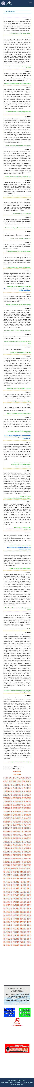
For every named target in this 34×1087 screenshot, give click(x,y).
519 (17, 822)
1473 (4, 925)
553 (24, 825)
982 (13, 867)
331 (30, 804)
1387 (28, 914)
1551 (18, 934)
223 (24, 794)
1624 (21, 942)
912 (23, 860)
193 (24, 791)
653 (15, 835)
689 (26, 838)
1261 (13, 899)
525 (28, 822)
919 (8, 861)
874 (8, 857)
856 (30, 854)
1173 (4, 890)
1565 (23, 935)
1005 (4, 870)
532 (13, 824)
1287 (18, 902)
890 (10, 858)
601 (30, 830)
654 (17, 835)
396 (12, 811)
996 (12, 868)
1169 (23, 888)
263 (15, 798)
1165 (13, 888)
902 (4, 860)
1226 (16, 895)
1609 (13, 941)
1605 (4, 941)
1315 (28, 905)
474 (17, 818)
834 (17, 852)
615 (28, 831)
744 (17, 844)
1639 (28, 944)
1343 (9, 910)
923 (15, 861)
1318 (6, 907)
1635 (18, 944)
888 (6, 858)
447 (23, 815)
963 (6, 865)
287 (4, 801)
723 (6, 842)
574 (8, 828)
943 (24, 862)
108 (6, 784)
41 (23, 778)
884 (26, 857)
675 (28, 837)
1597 (13, 939)
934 (8, 862)
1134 (25, 884)
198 (6, 793)
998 (16, 868)
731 (21, 842)
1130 (16, 884)
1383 (18, 914)
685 (19, 838)
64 (26, 780)
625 (19, 832)
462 (23, 817)
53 (12, 780)
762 (23, 845)
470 (10, 818)
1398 (25, 915)
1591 (28, 938)
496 (30, 820)
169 (8, 790)
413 (15, 813)
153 (6, 788)
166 (30, 788)
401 (21, 811)
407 (4, 813)
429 (17, 814)
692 (4, 840)
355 (19, 807)
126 (12, 785)
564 (17, 827)
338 (15, 805)
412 (13, 813)
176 (21, 790)
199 (8, 793)
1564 (21, 935)
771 (12, 847)
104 (26, 783)
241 (30, 795)
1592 (30, 938)
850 (19, 854)
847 (13, 854)
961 (30, 864)
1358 (16, 911)
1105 (13, 881)
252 (23, 797)
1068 (11, 877)
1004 (29, 868)
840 (28, 852)
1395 (18, 915)
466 (30, 817)
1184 (30, 890)
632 (4, 834)
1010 (16, 870)
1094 (16, 880)
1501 (13, 928)
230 (10, 795)
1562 (16, 935)
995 (10, 868)
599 (26, 830)
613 (24, 831)
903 (6, 860)
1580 (30, 937)
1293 (4, 904)
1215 (18, 894)
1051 (28, 874)
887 (4, 858)
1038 (25, 872)
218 (15, 794)
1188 (11, 891)
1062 (25, 875)
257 (4, 798)
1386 (25, 914)
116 (21, 784)
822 (23, 851)
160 (19, 788)
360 (28, 807)
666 (12, 837)
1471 (28, 924)
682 (13, 838)
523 (24, 822)
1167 (18, 888)
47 (4, 780)
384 (17, 810)
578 (15, 828)
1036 (21, 872)
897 (23, 858)
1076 (30, 877)
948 (6, 864)
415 (19, 813)
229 (8, 795)
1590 (25, 938)
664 (8, 837)
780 (28, 847)
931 (30, 861)
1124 (30, 882)
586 (30, 828)
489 (17, 820)
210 (28, 793)
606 (12, 831)
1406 (16, 917)
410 (10, 813)
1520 (30, 929)
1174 (6, 890)
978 (6, 867)
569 (26, 827)
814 (8, 851)
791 (21, 848)
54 (13, 780)
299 (26, 801)
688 (24, 838)
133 (24, 785)
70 (6, 781)
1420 (21, 918)
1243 (28, 897)
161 (21, 788)
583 (24, 828)
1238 (16, 897)
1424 (30, 918)
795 (28, 848)
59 (19, 780)
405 (28, 811)
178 (24, 790)
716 (21, 841)
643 (24, 834)
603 (6, 831)
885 (28, 857)
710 (10, 841)
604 (8, 831)
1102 (6, 881)
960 (28, 864)
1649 (23, 945)
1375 (28, 912)
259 (8, 798)
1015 (28, 870)
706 (30, 840)
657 (23, 835)
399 (17, 811)
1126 (6, 884)
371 (21, 808)
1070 (16, 877)
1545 (4, 934)
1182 (25, 890)
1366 (6, 912)
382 (13, 810)
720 (28, 841)
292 (13, 801)
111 (12, 784)
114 (17, 784)
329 (26, 804)
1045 (13, 874)
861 (12, 855)
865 (19, 855)
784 (8, 848)
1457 (23, 922)
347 (4, 807)
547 (13, 825)
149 (26, 787)
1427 (9, 919)
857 (4, 855)
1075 (28, 877)
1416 (11, 918)
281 (21, 800)
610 (19, 831)
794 (26, 848)
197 (4, 793)
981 (12, 867)
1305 (4, 905)
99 (17, 783)
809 (26, 850)
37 (18, 778)
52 (10, 780)
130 (19, 785)
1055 (9, 875)
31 (10, 778)
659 (26, 835)
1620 (11, 942)
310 (19, 802)
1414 (6, 918)
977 (4, 867)
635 (10, 834)
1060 (21, 875)
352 (13, 807)
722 (4, 842)
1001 (22, 868)
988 (24, 867)
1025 (23, 871)
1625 (23, 942)
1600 (21, 939)
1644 (11, 945)
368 (15, 808)
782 (4, 848)
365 (10, 808)
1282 (6, 902)
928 (24, 861)
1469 (23, 924)
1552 (21, 934)
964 (8, 865)
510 (28, 821)
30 (9, 778)
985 (19, 867)
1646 (16, 945)
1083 (18, 878)
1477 (13, 925)
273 (6, 800)
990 (28, 867)
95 (12, 783)
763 (24, 845)
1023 (18, 871)
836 (21, 852)
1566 (25, 935)
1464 (11, 924)
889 (8, 858)
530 (10, 824)
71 (8, 781)
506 (21, 821)
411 (12, 813)
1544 (30, 932)
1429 (13, 919)
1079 (9, 878)
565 (19, 827)
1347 (18, 910)
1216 (21, 894)
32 (12, 778)
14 (16, 777)
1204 (21, 892)
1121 (23, 882)
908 (15, 860)
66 (29, 780)
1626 (25, 942)
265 (19, 798)
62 (23, 780)
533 (15, 824)
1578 (25, 937)
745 (19, 844)
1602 (25, 939)
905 (10, 860)
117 (23, 784)
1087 (28, 878)
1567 (28, 935)
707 (4, 841)
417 (23, 813)
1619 (9, 942)
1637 (23, 944)
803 (15, 850)
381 (12, 810)
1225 (13, 895)
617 (4, 832)
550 (19, 825)
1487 (9, 927)
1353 (4, 911)
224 (26, 794)
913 (24, 860)
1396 (21, 915)
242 (4, 797)
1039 (28, 872)
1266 (25, 899)
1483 (28, 925)
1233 (4, 897)
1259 (9, 899)
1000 (20, 868)
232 (13, 795)
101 (21, 783)
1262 (16, 899)
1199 (9, 892)
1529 (23, 931)
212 (4, 794)
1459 (28, 922)
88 (30, 781)
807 (23, 850)
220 (19, 794)
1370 (16, 912)
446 (21, 815)
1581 (4, 938)
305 (10, 802)
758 (15, 845)
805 (19, 850)
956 (21, 864)
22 (26, 777)
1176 (11, 890)
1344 (11, 910)
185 (10, 791)
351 (12, 807)
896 (21, 858)
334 (8, 805)
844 (8, 854)
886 (30, 857)
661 (30, 835)
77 (15, 781)
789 (17, 848)
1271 (9, 901)
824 (26, 851)
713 (15, 841)
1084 (21, 878)
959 (26, 864)
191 (21, 791)
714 (17, 841)
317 (4, 804)
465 (28, 817)
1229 (23, 895)
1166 (16, 888)
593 (15, 830)
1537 (13, 932)
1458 (25, 922)
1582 (6, 938)
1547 (9, 934)
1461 (4, 924)
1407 (18, 917)
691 (30, 838)
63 (25, 780)
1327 (28, 907)
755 (10, 845)
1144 (21, 885)
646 (30, 834)
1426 (6, 919)
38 (19, 778)
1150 (6, 887)
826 (30, 851)
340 (19, 805)
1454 (16, 922)
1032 (11, 872)
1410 (25, 917)
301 (30, 801)
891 (12, 858)
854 (26, 854)
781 (30, 847)
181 (30, 790)
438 (6, 815)
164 (26, 788)
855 (28, 854)
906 (12, 860)
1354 (6, 911)
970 (19, 865)
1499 (9, 928)
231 (12, 795)
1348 (21, 910)
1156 (21, 887)
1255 (28, 898)
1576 (21, 937)
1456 (21, 922)
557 (4, 827)
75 (13, 781)
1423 (28, 918)
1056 (11, 875)
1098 (25, 880)
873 (6, 857)
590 (10, 830)
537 (23, 824)
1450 (6, 922)
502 (13, 821)
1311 (18, 905)
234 (17, 795)
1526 (16, 931)
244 (8, 797)
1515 (18, 929)
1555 (28, 934)
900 (28, 858)
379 (8, 810)
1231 (28, 895)
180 (28, 790)
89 (4, 783)
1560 (11, 935)
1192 (21, 891)
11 (12, 777)
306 (12, 802)
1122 (25, 882)
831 (12, 852)
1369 (13, 912)
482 (4, 820)
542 (4, 825)
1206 (25, 892)
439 (8, 815)
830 (10, 852)
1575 (18, 937)
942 (23, 862)
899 (26, 858)
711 (12, 841)
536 (21, 824)
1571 (9, 937)
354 (17, 807)
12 (13, 777)
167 (4, 790)
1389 (4, 915)
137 (4, 787)
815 (10, 851)
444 (17, 815)
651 (12, 835)
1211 (9, 894)
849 (17, 854)
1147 (28, 885)
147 (23, 787)
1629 (4, 944)
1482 (25, 925)
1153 (13, 887)
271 (30, 798)
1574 (16, 937)
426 (12, 814)
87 (29, 781)
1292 (30, 902)
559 (8, 827)
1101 (4, 881)
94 (10, 783)
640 (19, 834)
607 (13, 831)
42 (25, 778)
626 (21, 832)
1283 (9, 902)
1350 (25, 910)
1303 (28, 904)
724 (8, 842)
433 (24, 814)
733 (24, 842)
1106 (16, 881)
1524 (11, 931)
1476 (11, 925)
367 (13, 808)
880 (19, 857)
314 (26, 802)
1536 (11, 932)
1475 (9, 925)
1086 (25, 878)
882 (23, 857)
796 (30, 848)
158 (15, 788)
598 (24, 830)
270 (28, 798)
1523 (9, 931)
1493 (23, 927)
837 (23, 852)
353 (15, 807)
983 (15, 867)
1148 (30, 885)
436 (30, 814)
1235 (9, 897)
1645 (13, 945)
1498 (6, 928)
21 (25, 777)
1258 (6, 899)
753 (6, 845)
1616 (30, 941)
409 (8, 813)
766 (30, 845)
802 (13, 850)
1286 (16, 902)
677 (4, 838)
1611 (18, 941)
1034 (16, 872)
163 (24, 788)
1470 (25, 924)
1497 (4, 928)
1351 (28, 910)
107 (4, 784)
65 (27, 780)
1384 (21, 914)
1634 (16, 944)
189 (17, 791)
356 (21, 807)
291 (12, 801)
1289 (23, 902)
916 (30, 860)
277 (13, 800)
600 (28, 830)
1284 (11, 902)
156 (12, 788)
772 (13, 847)
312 (23, 802)
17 (20, 777)
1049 (23, 874)
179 (26, 790)
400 (19, 811)
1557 (4, 935)
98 (16, 783)
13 (14, 777)
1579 (28, 937)
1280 (30, 901)
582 (23, 828)
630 (28, 832)
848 (15, 854)
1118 (16, 882)
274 (8, 800)
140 (10, 787)
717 (23, 841)
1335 (18, 908)
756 (12, 845)
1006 (6, 870)
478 (24, 818)
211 (30, 793)
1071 (18, 877)
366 (12, 808)
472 (13, 818)
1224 (11, 895)
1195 (28, 891)
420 (28, 813)
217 (13, 794)
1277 (23, 901)
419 (26, 813)
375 (28, 808)
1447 (28, 921)
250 (19, 797)
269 (26, 798)
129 (17, 785)
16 (18, 777)
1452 (11, 922)
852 (23, 854)
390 (28, 810)
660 (28, 835)
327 (23, 804)
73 (10, 781)
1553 (23, 934)
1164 (11, 888)
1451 (9, 922)
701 (21, 840)
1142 (16, 885)
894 (17, 858)
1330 (6, 908)
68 (4, 781)
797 (4, 850)
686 (21, 838)
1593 (4, 939)
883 (24, 857)
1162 (6, 888)
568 (24, 827)
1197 (4, 892)
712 (13, 841)
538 (24, 824)
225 (28, 794)
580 (19, 828)
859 (8, 855)
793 (24, 848)
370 (19, 808)
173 (15, 790)
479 (26, 818)
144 (17, 787)
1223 (9, 895)
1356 (11, 911)
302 (4, 802)
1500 (11, 928)
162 (23, 788)
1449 (4, 922)
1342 (6, 910)
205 (19, 793)
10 (11, 777)
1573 (13, 937)
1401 (4, 917)
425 (10, 814)
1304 (30, 904)
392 (4, 811)
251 (21, 797)
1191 (18, 891)
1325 (23, 907)
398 (15, 811)
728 (15, 842)
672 (23, 837)
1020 (11, 871)
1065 (4, 877)
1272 (11, 901)
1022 (16, 871)
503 (15, 821)
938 (15, 862)
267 (23, 798)
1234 (6, 897)
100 (19, 783)
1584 (11, 938)
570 (28, 827)
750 (28, 844)
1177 (13, 890)
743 (15, 844)
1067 (9, 877)
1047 (18, 874)
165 (28, 788)
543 (6, 825)
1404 (11, 917)
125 (10, 785)
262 (13, 798)
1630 (6, 944)
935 (10, 862)
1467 (18, 924)
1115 (9, 882)
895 (19, 858)
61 (22, 780)
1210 (6, 894)
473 (15, 818)
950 (10, 864)
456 (12, 817)
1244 (30, 897)
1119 (18, 882)
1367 (9, 912)
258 (6, 798)
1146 (25, 885)
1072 (21, 877)
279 (17, 800)
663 (6, 837)
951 (12, 864)
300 (28, 801)
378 (6, 810)
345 (28, 805)
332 (4, 805)
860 (10, 855)
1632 (11, 944)
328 (24, 804)
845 (10, 854)
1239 (18, 897)
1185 (4, 891)
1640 (30, 944)
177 (23, 790)
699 (17, 840)
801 (12, 850)
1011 (18, 870)
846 (12, 854)
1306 (6, 905)
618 (6, 832)
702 (23, 840)
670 (19, 837)
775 (19, 847)
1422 (25, 918)
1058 (16, 875)
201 (12, 793)
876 (12, 857)
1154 (16, 887)
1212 (11, 894)
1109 (23, 881)
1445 (23, 921)
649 (8, 835)
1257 (4, 899)
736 (30, 842)
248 (15, 797)
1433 (23, 919)
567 (23, 827)
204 (17, 793)
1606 (6, 941)
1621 (13, 942)
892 (13, 858)
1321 (13, 907)
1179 (18, 890)
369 (17, 808)
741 (12, 844)
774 (17, 847)
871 (30, 855)
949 (8, 864)
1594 (6, 939)
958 (24, 864)
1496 (30, 927)
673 (24, 837)
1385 (23, 914)
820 (19, 851)
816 (12, 851)
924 (17, 861)
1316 (30, 905)
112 (13, 784)
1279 (28, 901)
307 (13, 802)
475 (19, 818)
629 (26, 832)
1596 (11, 939)
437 (4, 815)
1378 (6, 914)
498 (6, 821)
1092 (11, 880)
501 (12, 821)
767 (4, 847)
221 (21, 794)
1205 (23, 892)
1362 (25, 911)
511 (30, 821)
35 (15, 778)
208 (24, 793)
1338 (25, 908)
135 (28, 785)
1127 (9, 884)
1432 (21, 919)
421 (30, 813)
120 (28, 784)
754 (8, 845)
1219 (28, 894)
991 (30, 867)
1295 (9, 904)
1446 (25, 921)
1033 (13, 872)
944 (26, 862)
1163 (9, 888)
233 (15, 795)
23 (28, 777)
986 (21, 867)
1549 (13, 934)
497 (4, 821)
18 (21, 777)
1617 (4, 942)
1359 (18, 911)
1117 (13, 882)
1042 (6, 874)
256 (30, 797)
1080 (11, 878)
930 (28, 861)
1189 (13, 891)
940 (19, 862)
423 (6, 814)
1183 (28, 890)
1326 (25, 907)
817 (13, 851)
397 (13, 811)
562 (13, 827)
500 (10, 821)
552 (23, 825)
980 (10, 867)
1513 (13, 929)
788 (15, 848)
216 (12, 794)
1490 (16, 927)
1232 (30, 895)
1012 (21, 870)
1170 (25, 888)
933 (6, 862)
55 (14, 780)
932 (4, 862)
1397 (23, 915)
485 (10, 820)
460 (19, 817)
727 (13, 842)
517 (13, 822)
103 (24, 783)
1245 (4, 898)
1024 (21, 871)
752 (4, 845)
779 (26, 847)
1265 (23, 899)
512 (4, 822)
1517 (23, 929)
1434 (25, 919)
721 (30, 841)
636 (12, 834)
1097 (23, 880)
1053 (4, 875)
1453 (13, 922)
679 (8, 838)
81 (21, 781)
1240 (21, 897)
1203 (18, 892)
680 (10, 838)
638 (15, 834)
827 (4, 852)
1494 (25, 927)
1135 (28, 884)
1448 (30, 921)
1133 (23, 884)
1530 (25, 931)
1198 (6, 892)
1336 (21, 908)
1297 (13, 904)
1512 (11, 929)
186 (12, 791)
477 (23, 818)
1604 (30, 939)
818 (15, 851)
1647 (18, 945)
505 (19, 821)
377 (4, 810)
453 (6, 817)
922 (13, 861)
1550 (16, 934)
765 (28, 845)
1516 (21, 929)
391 (30, 810)
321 (12, 804)
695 (10, 840)
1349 (23, 910)
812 (4, 851)
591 (12, 830)
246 (12, 797)
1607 (9, 941)
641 (21, 834)
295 (19, 801)
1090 (6, 880)
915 (28, 860)
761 (21, 845)
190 (19, 791)
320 (10, 804)
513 (6, 822)
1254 (25, 898)
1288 (21, 902)
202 (13, 793)
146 (21, 787)
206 (21, 793)
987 (23, 867)
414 (17, 813)
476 (21, 818)
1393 (13, 915)
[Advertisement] (17, 1065)
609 (17, 831)
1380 (11, 914)
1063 (28, 875)
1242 (25, 897)
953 (15, 864)
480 (28, 818)
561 (12, 827)
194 (26, 791)
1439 (9, 921)
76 (14, 781)
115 (19, 784)
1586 (16, 938)
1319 (9, 907)
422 (4, 814)
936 (12, 862)
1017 (4, 871)
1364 (30, 911)
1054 (6, 875)
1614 (25, 941)
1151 (9, 887)
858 (6, 855)
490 (19, 820)
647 (4, 835)
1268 (30, 899)
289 (8, 801)
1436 (30, 919)
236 (21, 795)
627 (23, 832)
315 (28, 802)
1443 (18, 921)
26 (4, 778)
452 (4, 817)
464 (26, 817)
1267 (28, 899)
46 (30, 778)
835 (19, 852)
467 (4, 818)
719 (26, 841)
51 (9, 780)
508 (24, 821)
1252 (21, 898)
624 (17, 832)
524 (26, 822)
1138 (6, 885)
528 (6, 824)
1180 (21, 890)
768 (6, 847)
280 (19, 800)
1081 (13, 878)
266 (21, 798)
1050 (25, 874)
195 (28, 791)
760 (19, 845)
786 (12, 848)
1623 (18, 942)
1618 (6, 942)
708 (6, 841)
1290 (25, 902)
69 (5, 781)
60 (21, 780)
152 (4, 788)
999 (18, 868)
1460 (30, 922)
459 (17, 817)
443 (15, 815)
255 (28, 797)
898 (24, 858)
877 (13, 857)
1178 (16, 890)
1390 (6, 915)
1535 (9, 932)
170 (10, 790)
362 (4, 808)
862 (13, 855)
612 (23, 831)
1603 (28, 939)
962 (4, 865)
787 (13, 848)
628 (24, 832)
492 (23, 820)
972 (23, 865)
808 (24, 850)
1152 (11, 887)
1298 (16, 904)
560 (10, 827)
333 (6, 805)
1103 (9, 881)
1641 (4, 945)
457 (13, 817)
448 (24, 815)
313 (24, 802)
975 (28, 865)
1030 (6, 872)
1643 (9, 945)
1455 (18, 922)
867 (23, 855)
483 (6, 820)
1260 (11, 899)
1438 (6, 921)
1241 (23, 897)
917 (4, 861)
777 (23, 847)
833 (15, 852)
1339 (28, 908)
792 (23, 848)
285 (28, 800)
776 (21, 847)
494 (26, 820)
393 (6, 811)
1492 (21, 927)
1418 (16, 918)
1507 (28, 928)
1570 (6, 937)
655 (19, 835)
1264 (21, 899)
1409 (23, 917)
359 (26, 807)
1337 (23, 908)
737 (4, 844)
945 (28, 862)
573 (6, 828)
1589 (23, 938)
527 (4, 824)
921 (12, 861)
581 (21, 828)
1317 (4, 907)
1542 (25, 932)
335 (10, 805)
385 (19, 810)
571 (30, 827)
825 (28, 851)
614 (26, 831)
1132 (21, 884)
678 (6, 838)
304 (8, 802)
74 (12, 781)
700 (19, 840)
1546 (6, 934)
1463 (9, 924)
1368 (11, 912)
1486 (6, 927)
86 (27, 781)
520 (19, 822)
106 (30, 783)
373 (24, 808)
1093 (13, 880)
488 (15, 820)
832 (13, 852)
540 (28, 824)
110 (10, 784)
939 (17, 862)
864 (17, 855)
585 (28, 828)
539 (26, 824)
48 (5, 780)
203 (15, 793)
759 (17, 845)
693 (6, 840)
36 (17, 778)
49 (6, 780)
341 (21, 805)
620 (10, 832)
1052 (30, 874)
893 (15, 858)
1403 (9, 917)
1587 (18, 938)
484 (8, 820)
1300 (21, 904)
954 (17, 864)
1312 (21, 905)
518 (15, 822)
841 (30, 852)
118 (24, 784)
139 (8, 787)
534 (17, 824)
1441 (13, 921)
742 (13, 844)
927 (23, 861)
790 (19, 848)
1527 (18, 931)
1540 (21, 932)
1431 (18, 919)
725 (10, 842)
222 (23, 794)
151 (30, 787)
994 (8, 868)
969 (17, 865)
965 (10, 865)
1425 (4, 919)
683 (15, 838)
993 (7, 868)
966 (12, 865)
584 (26, 828)
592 (13, 830)
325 (19, 804)
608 (15, 831)
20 (24, 777)
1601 (23, 939)
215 (10, 794)
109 (8, 784)
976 (30, 865)
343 (24, 805)
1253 (23, 898)
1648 (21, 945)
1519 (28, 929)
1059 (18, 875)
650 (10, 835)
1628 (30, 942)
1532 (30, 931)
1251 (18, 898)
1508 (30, 928)
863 (15, 855)
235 (19, 795)
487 (13, 820)
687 (23, 838)
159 (17, 788)
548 (15, 825)
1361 (23, 911)
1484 (30, 925)
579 (17, 828)
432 (23, 814)
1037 (23, 872)
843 (6, 854)
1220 (30, 894)
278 (15, 800)
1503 (18, 928)
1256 (30, 898)
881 (21, 857)
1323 (18, 907)
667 (13, 837)
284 (26, 800)
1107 (18, 881)
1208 (30, 892)
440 (10, 815)
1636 (21, 944)
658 (24, 835)
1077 (4, 878)
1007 (9, 870)
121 (30, 784)
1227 (18, 895)
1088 (30, 878)
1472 (30, 924)
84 (25, 781)
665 (10, 837)
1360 (21, 911)
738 (6, 844)
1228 (21, 895)
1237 (13, 897)
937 (13, 862)
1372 (21, 912)
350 (10, 807)
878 (15, 857)
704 (26, 840)
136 (30, 785)
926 (21, 861)
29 (8, 778)
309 (17, 802)
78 (17, 781)
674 (26, 837)
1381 (13, 914)
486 (12, 820)
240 (28, 795)
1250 (16, 898)
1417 (13, 918)
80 (19, 781)
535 (19, 824)
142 (13, 787)
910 (19, 860)
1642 (6, 945)
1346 (16, 910)
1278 (25, 901)
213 (6, 794)
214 (8, 794)
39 (21, 778)
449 (26, 815)
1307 (9, 905)
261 (12, 798)
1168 (21, 888)
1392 (11, 915)
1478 (16, 925)
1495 (28, 927)
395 (10, 811)
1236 (11, 897)
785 (10, 848)
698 (15, 840)
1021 (13, 871)
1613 (23, 941)
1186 (6, 891)
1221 (4, 895)
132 (23, 785)
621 (12, 832)
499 (8, 821)
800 (10, 850)
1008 (11, 870)
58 (18, 780)
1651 (28, 945)
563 (15, 827)
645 (28, 834)
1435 (28, 919)
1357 (13, 911)
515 (10, 822)
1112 (30, 881)
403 (24, 811)
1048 (21, 874)
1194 (25, 891)
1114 (6, 882)
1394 (16, 915)
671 (21, 837)
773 (15, 847)
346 (30, 805)
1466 (16, 924)
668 (15, 837)
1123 (28, 882)
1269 (4, 901)
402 (23, 811)
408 (6, 813)
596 (21, 830)
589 (8, 830)
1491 (18, 927)
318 (6, 804)
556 (30, 825)
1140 (11, 885)
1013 (23, 870)
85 (26, 781)
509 (26, 821)
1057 (13, 875)
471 (12, 818)
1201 (13, 892)
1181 (23, 890)
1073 (23, 877)
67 (30, 780)
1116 (11, 882)
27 (5, 778)
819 (17, 851)
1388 (30, 914)
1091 (9, 880)
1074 (25, 877)
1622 (16, 942)
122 (4, 785)
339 (17, 805)
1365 (4, 912)
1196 (30, 891)
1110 (25, 881)
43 (26, 778)
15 (17, 777)
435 (28, 814)
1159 (28, 887)
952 (13, 864)
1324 (21, 907)
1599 (18, 939)
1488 (11, 927)
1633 (13, 944)
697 (13, 840)
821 (21, 851)
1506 (25, 928)
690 (28, 838)
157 (13, 788)
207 (23, 793)
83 (23, 781)
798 (6, 850)
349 (8, 807)
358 (24, 807)
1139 (9, 885)
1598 (16, 939)
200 (10, 793)
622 (13, 832)
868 (24, 855)
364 (8, 808)
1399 (28, 915)
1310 (16, 905)
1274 (16, 901)
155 (10, 788)
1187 (9, 891)
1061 (23, 875)
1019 (9, 871)
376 (30, 808)
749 (26, 844)
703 (24, 840)
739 (8, 844)
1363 (28, 911)
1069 (13, 877)
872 (4, 857)
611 (21, 831)
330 (28, 804)
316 (30, 802)
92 (8, 783)
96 (13, 783)
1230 (25, 895)
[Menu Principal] (30, 3)
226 (30, 794)
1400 (30, 915)
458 (15, 817)
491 (21, 820)
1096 (21, 880)
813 (6, 851)
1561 (13, 935)
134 (26, 785)
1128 (11, 884)
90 (5, 783)
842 (4, 854)
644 (26, 834)
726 (12, 842)
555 (28, 825)
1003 (27, 868)
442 (13, 815)
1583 (9, 938)
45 (29, 778)
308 (15, 802)
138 (6, 787)
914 (26, 860)
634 (8, 834)
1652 (30, 945)
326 (21, 804)
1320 (11, 907)
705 (28, 840)
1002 (24, 868)
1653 (17, 947)
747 (23, 844)
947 (4, 864)
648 (6, 835)
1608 (11, 941)
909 (17, 860)
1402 (6, 917)
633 (6, 834)
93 (9, 783)
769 (8, 847)
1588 (21, 938)
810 (28, 850)
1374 (25, 912)
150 (28, 787)
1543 (28, 932)
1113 (4, 882)
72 (9, 781)
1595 (9, 939)
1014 (25, 870)
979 (8, 867)
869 (26, 855)
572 (4, 828)
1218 (25, 894)
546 (12, 825)
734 (26, 842)
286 (30, 800)
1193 (23, 891)
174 (17, 790)
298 (24, 801)
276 (12, 800)
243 (6, 797)
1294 (6, 904)
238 (24, 795)
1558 (6, 935)
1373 (23, 912)
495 (28, 820)
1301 (23, 904)
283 (24, 800)
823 (24, 851)
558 (6, 827)
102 (22, 783)
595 (19, 830)
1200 (11, 892)
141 (12, 787)
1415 (9, 918)
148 (24, 787)
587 (4, 830)
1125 (4, 884)
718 (24, 841)
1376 (30, 912)
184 (8, 791)
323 (15, 804)
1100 (30, 880)
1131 (18, 884)
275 (10, 800)
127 (13, 785)
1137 (4, 885)
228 (6, 795)
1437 (4, 921)
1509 (4, 929)
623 (15, 832)
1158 (25, 887)
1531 (28, 931)
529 (8, 824)
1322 (16, 907)
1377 (4, 914)
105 (28, 783)
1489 (13, 927)
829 (8, 852)
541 (30, 824)
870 (28, 855)
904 (8, 860)
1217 (23, 894)
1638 (25, 944)
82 (22, 781)
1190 (16, 891)
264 (17, 798)
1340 (30, 908)
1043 (9, 874)
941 (21, 862)
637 (13, 834)
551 (21, 825)
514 (8, 822)
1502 (16, 928)
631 (30, 832)
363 (6, 808)
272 (4, 800)
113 (15, 784)
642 (23, 834)
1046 (16, 874)
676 (30, 837)
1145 (23, 885)
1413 (4, 918)
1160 (30, 887)
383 (15, 810)
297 (23, 801)
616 (30, 831)
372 (23, 808)
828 (6, 852)
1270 (6, 901)
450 (28, 815)
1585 (13, 938)
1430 (16, 919)
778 (24, 847)
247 (13, 797)
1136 (30, 884)
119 (26, 784)
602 (4, 831)
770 (10, 847)
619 (8, 832)
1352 (30, 910)
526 (30, 822)
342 (23, 805)
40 (22, 778)
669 (17, 837)
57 (17, 780)
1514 (16, 929)
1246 (6, 898)
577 (13, 828)
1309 (13, 905)
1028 (30, 871)
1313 (23, 905)
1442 (16, 921)
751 (30, 844)
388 (24, 810)
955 (19, 864)
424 (8, 814)
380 (10, 810)
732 (23, 842)
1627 (28, 942)
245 (10, 797)
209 (26, 793)
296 (21, 801)
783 (6, 848)
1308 (11, 905)
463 (24, 817)
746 (21, 844)
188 (15, 791)
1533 (4, 932)
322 (13, 804)
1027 (28, 871)
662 (4, 837)
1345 (13, 910)
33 (13, 778)
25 (30, 777)
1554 (25, 934)
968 (15, 865)
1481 (23, 925)
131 (21, 785)
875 (10, 857)
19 (22, 777)
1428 (11, 919)
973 (24, 865)
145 (19, 787)
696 (12, 840)
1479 (18, 925)
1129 (13, 884)
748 (24, 844)
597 (23, 830)
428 (15, 814)
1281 (4, 902)
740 (10, 844)
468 (6, 818)
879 (17, 857)
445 (19, 815)
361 (30, 807)
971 (21, 865)
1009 (13, 870)
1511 (9, 929)
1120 (21, 882)
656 (21, 835)
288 (6, 801)
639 (17, 834)
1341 (4, 910)
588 (6, 830)
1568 (30, 935)
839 (26, 852)
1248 (11, 898)
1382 (16, 914)
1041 (4, 874)
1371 (18, 912)
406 (30, 811)
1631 (9, 944)
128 (15, 785)
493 (24, 820)
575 (10, 828)
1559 (9, 935)
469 (8, 818)
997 (14, 868)
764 (26, 845)
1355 (9, 911)
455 (10, 817)
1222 (6, 895)
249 (17, 797)
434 (26, 814)
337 (13, 805)
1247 (9, 898)
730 (19, 842)
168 (6, 790)
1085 (23, 878)
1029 (4, 872)
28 (6, 778)
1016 (30, 870)
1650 (25, 945)
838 (24, 852)
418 (24, 813)
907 (13, 860)
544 (8, 825)
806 (21, 850)
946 (30, 862)
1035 (18, 872)
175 (19, 790)
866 (21, 855)
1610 (16, 941)
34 (14, 778)
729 (17, 842)
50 (8, 780)
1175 (9, 890)
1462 (6, 924)
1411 (28, 917)
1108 (21, 881)
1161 (4, 888)
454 (8, 817)
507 (23, 821)
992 (5, 868)
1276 (21, 901)
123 (6, 785)
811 (30, 850)
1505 (23, 928)
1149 (4, 887)
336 (12, 805)
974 (26, 865)
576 (12, 828)
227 (4, 795)
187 (13, 791)
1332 (11, 908)
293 (15, 801)
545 (10, 825)
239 (26, 795)
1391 (9, 915)
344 (26, 805)
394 (8, 811)
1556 (30, 934)
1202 (16, 892)
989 (26, 867)
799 (8, 850)
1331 (9, 908)
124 (8, 785)
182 (4, 791)
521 (21, 822)
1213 (13, 894)
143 (15, 787)
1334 (16, 908)
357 (23, 807)
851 (21, 854)
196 (30, 791)
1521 (4, 931)
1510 (6, 929)
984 (17, 867)
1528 (21, 931)
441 (12, 815)
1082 (16, 878)
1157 (23, 887)
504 (17, 821)
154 (8, 788)
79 (18, 781)
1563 (18, 935)
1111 (28, 881)
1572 (11, 937)
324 (17, 804)
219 (17, 794)
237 (23, 795)
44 (27, 778)
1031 (9, 872)
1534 (6, 932)
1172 (30, 888)
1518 (25, 929)
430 (19, 814)
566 (21, 827)
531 (12, 824)
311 (21, 802)
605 (10, 831)
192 (23, 791)
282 (23, 800)
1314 (25, 905)
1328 (30, 907)
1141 (13, 885)
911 (21, 860)
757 (13, 845)
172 (13, 790)
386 (21, 810)
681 (12, 838)
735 (28, 842)
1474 (6, 925)
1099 (28, 880)
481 (30, 818)
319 (8, 804)
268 (24, 798)
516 (12, 822)
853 (24, 854)
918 (6, 861)
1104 (11, 881)
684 (17, 838)
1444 (21, 921)
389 (26, 810)
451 (30, 815)
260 (10, 798)
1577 (23, 937)
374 (26, 808)
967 (13, 865)
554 (26, 825)
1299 (18, 904)
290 (10, 801)
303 (6, 802)
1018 (6, 871)
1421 (23, 918)
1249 (13, 898)
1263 (18, 899)
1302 (25, 904)
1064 (30, 875)
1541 (23, 932)
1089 (4, 880)
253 (24, 797)
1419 (18, 918)
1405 (13, 917)
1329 (4, 908)
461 (21, 817)
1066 (6, 877)
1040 (30, 872)
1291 (28, 902)
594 (17, 830)
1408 (21, 917)
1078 (6, 878)
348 (6, 807)
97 (14, 783)
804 (17, 850)
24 (29, 777)
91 (6, 783)
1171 (28, 888)
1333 (13, 908)
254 (26, 797)
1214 (16, 894)
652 (13, 835)
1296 (11, 904)
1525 (13, 931)
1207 (28, 892)
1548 (11, 934)
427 (13, 814)
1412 (30, 917)
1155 (18, 887)
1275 (18, 901)
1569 (4, 937)
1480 (21, 925)
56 (15, 780)
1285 (13, 902)
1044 (11, 874)
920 (10, 861)
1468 (21, 924)
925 (19, 861)
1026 (25, 871)
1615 (28, 941)
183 (6, 791)
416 (21, 813)
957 (23, 864)
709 (8, 841)
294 (17, 801)
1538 (16, 932)
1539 (18, 932)
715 (19, 841)
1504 (21, 928)
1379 (9, 914)
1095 (18, 880)
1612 (21, 941)
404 (26, 811)
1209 (4, 894)
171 (12, 790)
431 (21, 814)
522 (23, 822)
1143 (18, 885)
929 (26, 861)
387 (23, 810)
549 (17, 825)
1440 (11, 921)
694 (8, 840)
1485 (4, 927)
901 (30, 858)
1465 (13, 924)
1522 (6, 931)
